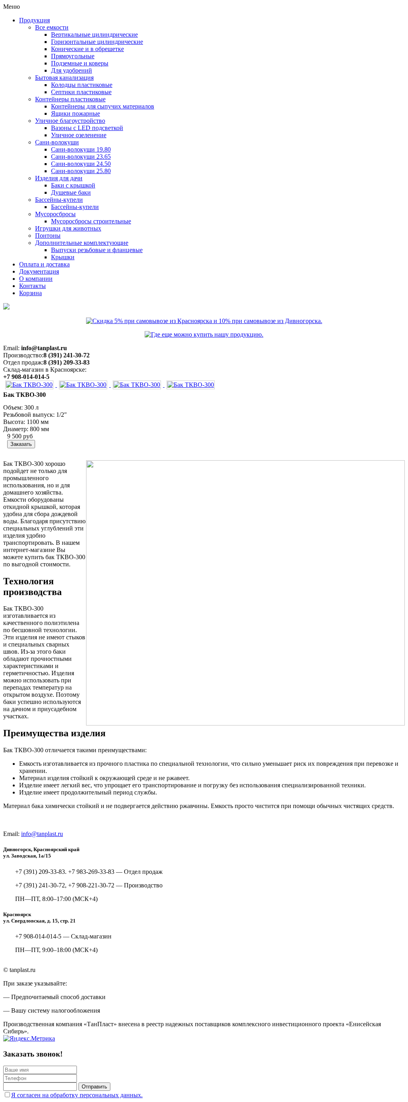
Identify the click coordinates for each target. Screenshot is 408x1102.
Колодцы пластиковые (81, 84)
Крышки (63, 257)
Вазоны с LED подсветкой (87, 127)
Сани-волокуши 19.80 (81, 149)
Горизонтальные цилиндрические (97, 41)
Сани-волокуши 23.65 (81, 156)
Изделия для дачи (58, 178)
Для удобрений (71, 70)
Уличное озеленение (78, 135)
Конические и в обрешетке (87, 48)
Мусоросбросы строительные (91, 221)
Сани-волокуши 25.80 (81, 171)
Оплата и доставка (44, 264)
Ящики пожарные (75, 113)
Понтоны (48, 235)
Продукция (34, 20)
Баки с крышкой (73, 185)
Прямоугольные (72, 56)
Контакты (32, 285)
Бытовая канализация (64, 77)
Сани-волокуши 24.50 (81, 163)
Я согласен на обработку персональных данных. (77, 1095)
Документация (39, 271)
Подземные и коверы (79, 63)
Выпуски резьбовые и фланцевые (97, 249)
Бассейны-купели (59, 199)
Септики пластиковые (81, 92)
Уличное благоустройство (70, 120)
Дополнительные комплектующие (81, 242)
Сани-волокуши (57, 142)
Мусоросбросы (55, 214)
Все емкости (52, 27)
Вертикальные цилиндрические (94, 34)
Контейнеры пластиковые (70, 99)
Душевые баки (71, 192)
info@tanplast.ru (42, 833)
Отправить (94, 1087)
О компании (36, 278)
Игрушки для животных (68, 228)
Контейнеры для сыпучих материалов (102, 106)
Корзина (30, 293)
